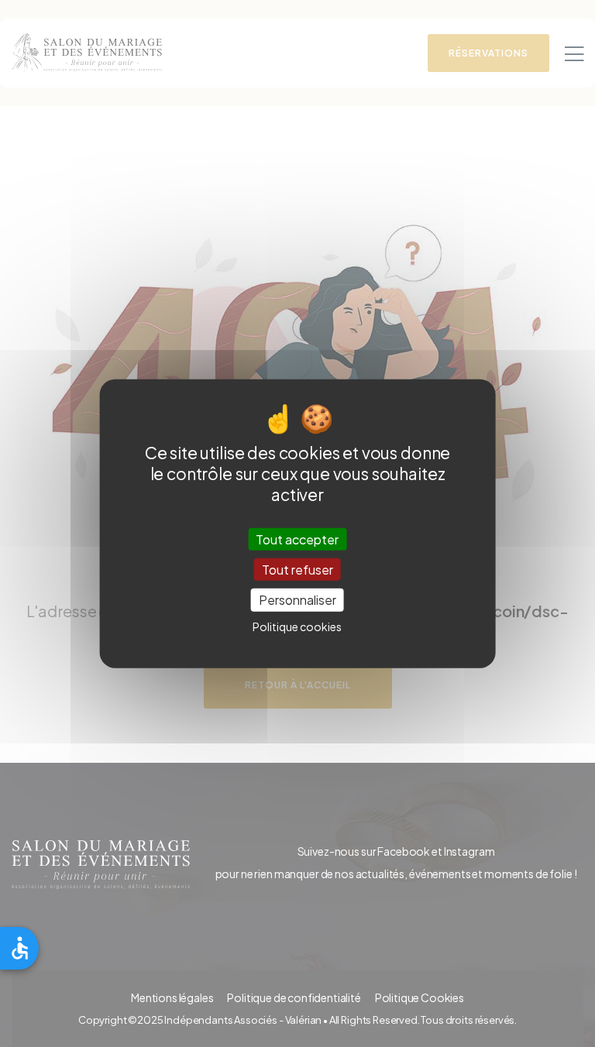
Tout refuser (297, 569)
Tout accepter (297, 539)
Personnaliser (297, 600)
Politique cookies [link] (297, 626)
